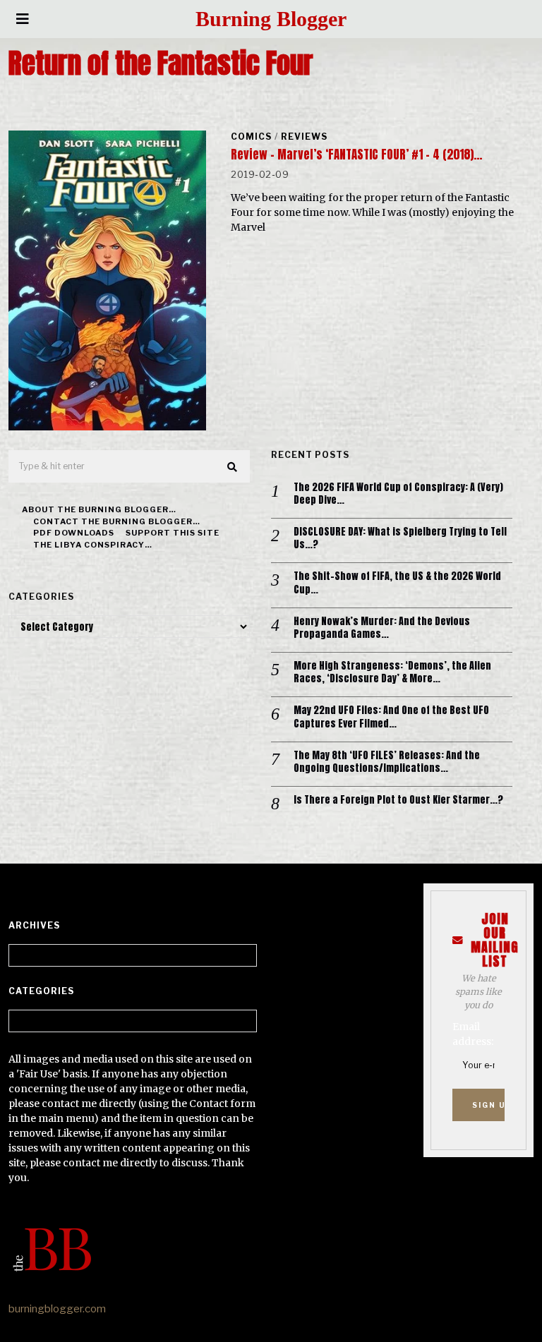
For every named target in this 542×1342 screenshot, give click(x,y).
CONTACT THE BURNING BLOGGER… (116, 521)
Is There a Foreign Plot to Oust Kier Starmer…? (398, 800)
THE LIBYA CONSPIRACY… (92, 545)
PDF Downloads (73, 533)
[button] (233, 467)
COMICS (251, 136)
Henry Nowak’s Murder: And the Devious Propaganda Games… (382, 628)
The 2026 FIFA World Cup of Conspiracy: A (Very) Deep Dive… (398, 494)
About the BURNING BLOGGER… (99, 509)
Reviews (304, 136)
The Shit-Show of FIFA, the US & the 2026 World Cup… (397, 583)
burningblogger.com (57, 1308)
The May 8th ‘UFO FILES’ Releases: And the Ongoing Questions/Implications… (387, 762)
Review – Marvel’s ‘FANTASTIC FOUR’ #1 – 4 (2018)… (356, 154)
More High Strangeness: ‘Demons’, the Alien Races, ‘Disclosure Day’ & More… (392, 672)
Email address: (472, 1034)
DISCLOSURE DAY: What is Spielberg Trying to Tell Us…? (400, 538)
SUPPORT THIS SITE (172, 533)
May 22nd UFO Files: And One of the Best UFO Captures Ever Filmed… (391, 717)
